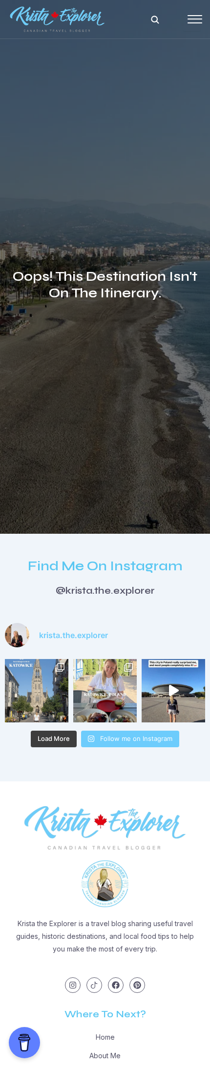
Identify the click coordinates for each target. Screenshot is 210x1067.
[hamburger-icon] (191, 19)
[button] (155, 19)
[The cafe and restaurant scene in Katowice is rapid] (105, 690)
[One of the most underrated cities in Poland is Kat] (173, 690)
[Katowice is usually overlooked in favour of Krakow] (36, 690)
